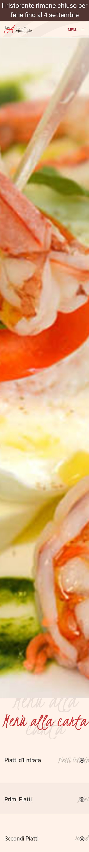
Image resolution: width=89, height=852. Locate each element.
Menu (73, 30)
